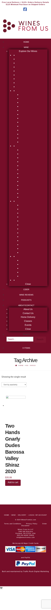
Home (6, 515)
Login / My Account (38, 515)
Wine (13, 515)
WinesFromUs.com (28, 520)
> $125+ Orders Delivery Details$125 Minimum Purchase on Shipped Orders (27, 3)
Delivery (22, 515)
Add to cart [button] (13, 482)
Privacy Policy (31, 523)
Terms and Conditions (12, 523)
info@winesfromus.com (25, 537)
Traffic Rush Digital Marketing (36, 571)
